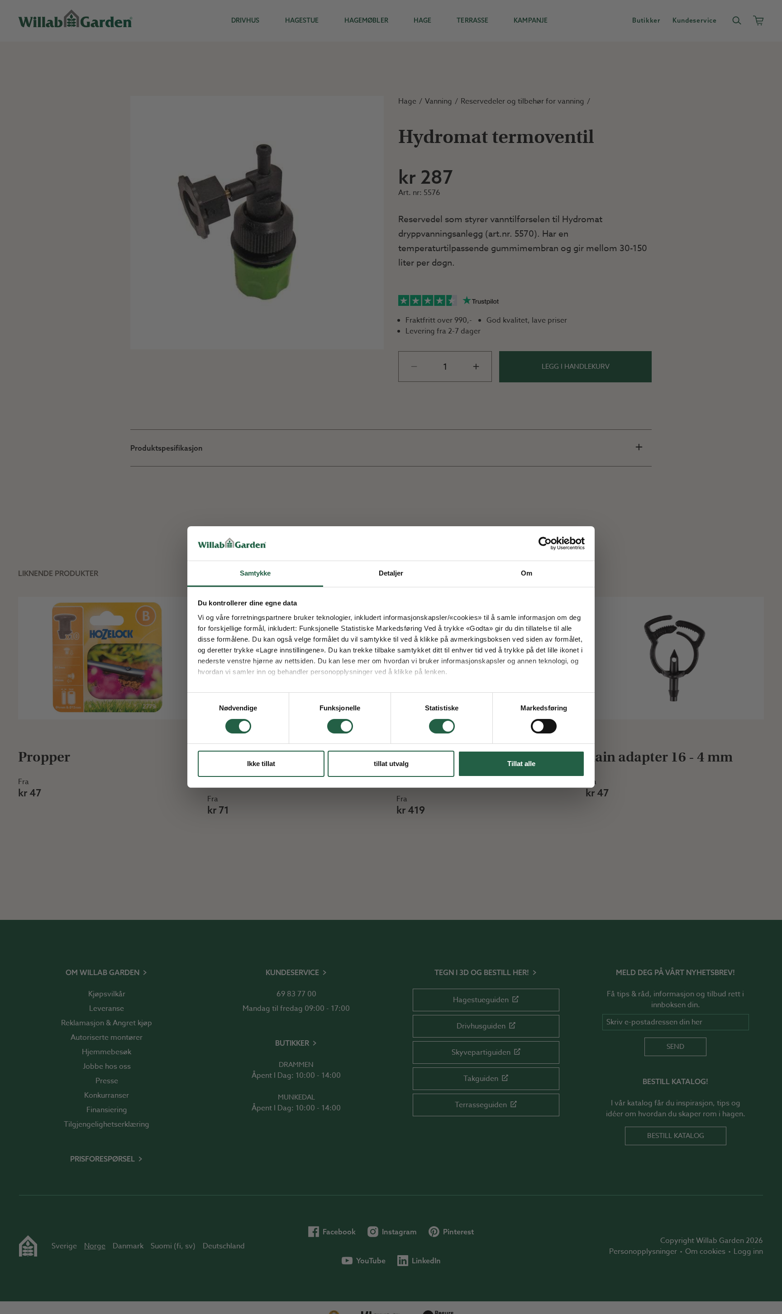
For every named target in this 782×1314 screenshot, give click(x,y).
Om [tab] (526, 573)
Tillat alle (521, 764)
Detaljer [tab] (391, 573)
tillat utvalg (391, 764)
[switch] (340, 726)
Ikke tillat (261, 764)
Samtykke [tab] (255, 573)
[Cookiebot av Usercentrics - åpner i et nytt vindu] (545, 543)
